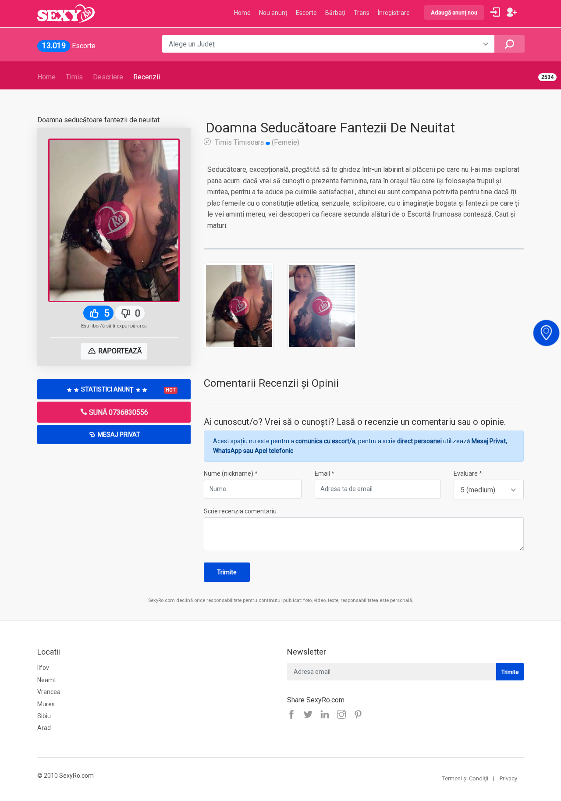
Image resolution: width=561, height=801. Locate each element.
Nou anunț (273, 12)
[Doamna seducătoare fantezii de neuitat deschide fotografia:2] (322, 305)
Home (46, 77)
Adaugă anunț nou (454, 12)
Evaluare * (468, 473)
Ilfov (43, 667)
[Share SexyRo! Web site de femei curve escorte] (293, 715)
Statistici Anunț (128, 389)
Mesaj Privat (118, 434)
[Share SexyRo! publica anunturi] (310, 715)
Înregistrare (394, 12)
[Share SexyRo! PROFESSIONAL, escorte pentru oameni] (327, 715)
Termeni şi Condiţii (465, 778)
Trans (361, 12)
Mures (46, 704)
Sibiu (44, 715)
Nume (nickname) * (231, 473)
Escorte (306, 12)
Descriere (108, 77)
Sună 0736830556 (117, 412)
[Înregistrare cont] (512, 12)
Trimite (227, 572)
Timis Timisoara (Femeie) (256, 142)
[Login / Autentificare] (495, 12)
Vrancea (48, 691)
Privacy (508, 778)
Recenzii (146, 77)
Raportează (119, 351)
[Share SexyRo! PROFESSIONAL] (343, 715)
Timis (74, 77)
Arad (44, 727)
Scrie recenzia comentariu (240, 511)
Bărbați (335, 12)
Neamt (46, 680)
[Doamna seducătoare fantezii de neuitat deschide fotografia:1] (239, 305)
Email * (324, 473)
